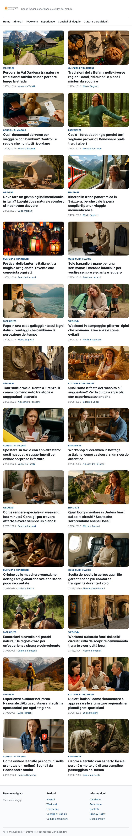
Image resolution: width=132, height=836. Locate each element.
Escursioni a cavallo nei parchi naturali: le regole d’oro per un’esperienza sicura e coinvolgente (31, 641)
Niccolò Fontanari (92, 148)
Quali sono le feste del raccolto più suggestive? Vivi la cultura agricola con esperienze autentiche (96, 392)
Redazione (96, 804)
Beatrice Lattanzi (27, 277)
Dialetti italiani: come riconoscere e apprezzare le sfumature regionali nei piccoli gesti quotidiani (97, 703)
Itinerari (18, 21)
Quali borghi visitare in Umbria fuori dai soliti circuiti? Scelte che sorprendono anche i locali (96, 516)
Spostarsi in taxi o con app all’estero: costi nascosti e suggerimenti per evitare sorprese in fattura (32, 454)
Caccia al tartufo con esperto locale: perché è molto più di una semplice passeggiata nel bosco (96, 765)
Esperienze (48, 21)
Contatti (94, 809)
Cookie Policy (97, 818)
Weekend (32, 21)
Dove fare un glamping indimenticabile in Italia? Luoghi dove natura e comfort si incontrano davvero (33, 201)
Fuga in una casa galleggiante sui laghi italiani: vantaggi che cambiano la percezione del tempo (33, 330)
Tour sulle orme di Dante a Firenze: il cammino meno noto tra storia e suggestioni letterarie (31, 392)
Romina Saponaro (92, 339)
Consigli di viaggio (69, 21)
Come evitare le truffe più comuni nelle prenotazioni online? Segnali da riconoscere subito (33, 765)
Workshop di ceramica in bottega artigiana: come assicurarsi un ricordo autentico (98, 454)
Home (6, 21)
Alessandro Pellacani (29, 401)
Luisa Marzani (25, 210)
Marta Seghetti (91, 86)
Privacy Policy (98, 813)
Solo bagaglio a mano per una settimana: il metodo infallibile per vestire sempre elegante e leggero (95, 268)
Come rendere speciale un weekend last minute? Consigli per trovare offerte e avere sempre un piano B (31, 516)
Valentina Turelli (26, 86)
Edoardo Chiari (91, 401)
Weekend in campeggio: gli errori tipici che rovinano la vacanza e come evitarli (98, 330)
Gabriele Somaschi (27, 650)
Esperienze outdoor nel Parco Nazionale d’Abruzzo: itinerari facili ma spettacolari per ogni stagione (33, 703)
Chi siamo (95, 799)
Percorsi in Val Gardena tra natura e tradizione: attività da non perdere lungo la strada (31, 76)
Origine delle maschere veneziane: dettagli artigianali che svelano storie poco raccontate (32, 579)
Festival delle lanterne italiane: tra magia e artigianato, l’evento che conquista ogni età (29, 268)
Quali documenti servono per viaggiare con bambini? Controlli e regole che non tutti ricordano (30, 139)
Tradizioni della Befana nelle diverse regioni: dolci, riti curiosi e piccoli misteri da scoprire (96, 76)
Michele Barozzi (26, 148)
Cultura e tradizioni (96, 21)
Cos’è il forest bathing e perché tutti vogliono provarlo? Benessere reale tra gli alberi (96, 139)
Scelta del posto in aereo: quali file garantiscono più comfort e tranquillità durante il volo (95, 579)
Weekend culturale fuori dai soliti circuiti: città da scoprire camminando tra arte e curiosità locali (98, 641)
